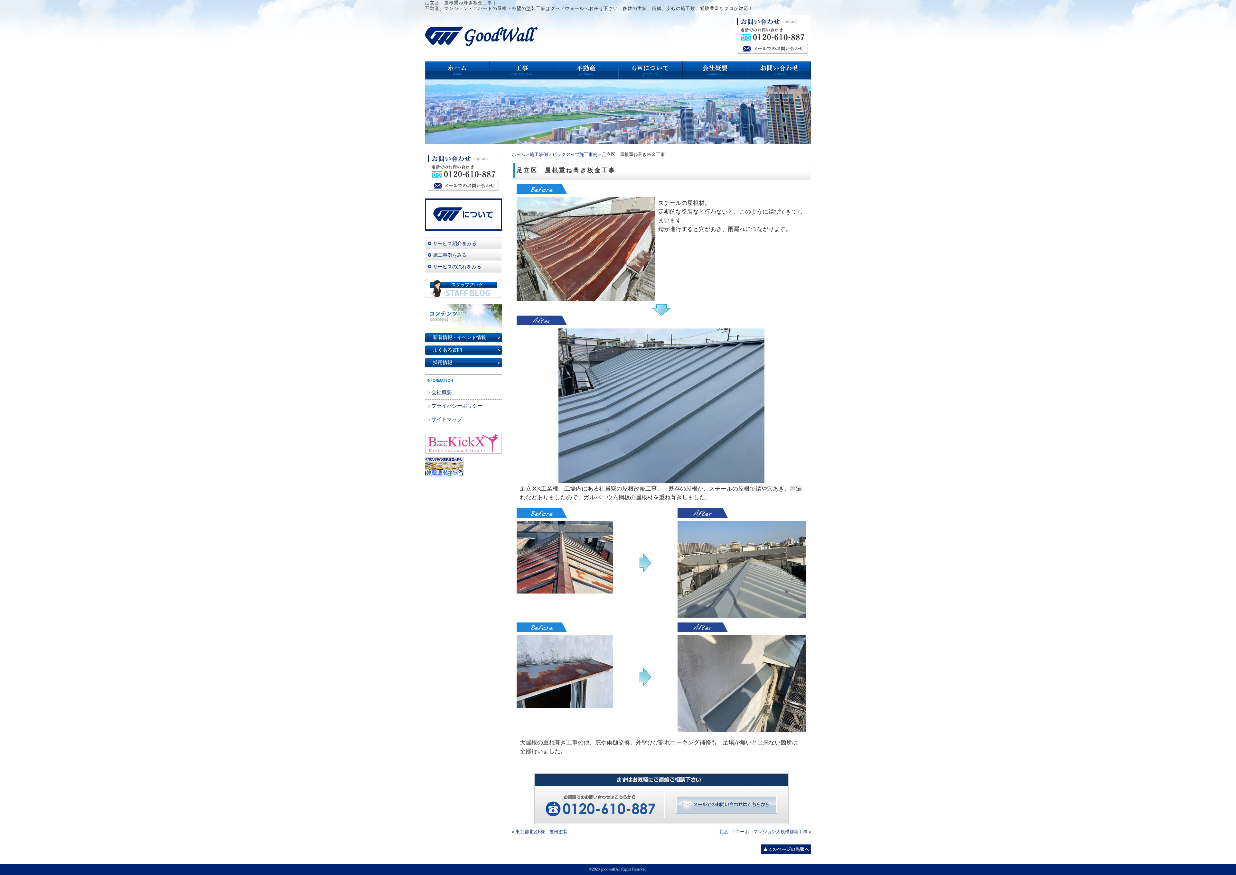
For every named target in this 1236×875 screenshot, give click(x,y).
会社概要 (441, 392)
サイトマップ (446, 419)
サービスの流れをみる (457, 266)
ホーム (518, 154)
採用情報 (442, 362)
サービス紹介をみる (454, 243)
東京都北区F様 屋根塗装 (541, 831)
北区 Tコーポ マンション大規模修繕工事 (763, 831)
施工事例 (539, 154)
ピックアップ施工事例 (574, 154)
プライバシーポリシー (457, 406)
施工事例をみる (450, 255)
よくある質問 (447, 350)
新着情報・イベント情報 (459, 337)
